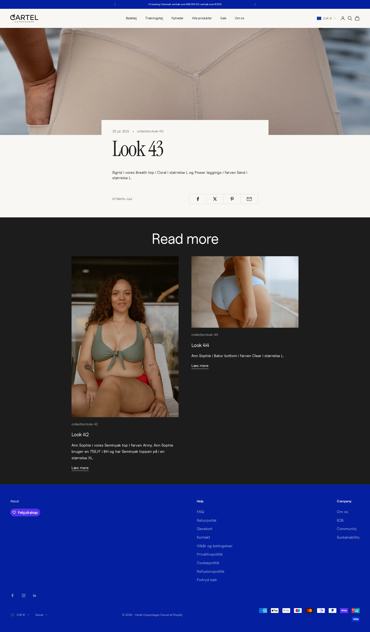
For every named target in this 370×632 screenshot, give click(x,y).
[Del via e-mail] (249, 199)
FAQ (200, 511)
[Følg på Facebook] (12, 595)
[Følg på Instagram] (23, 595)
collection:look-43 (150, 131)
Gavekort (204, 528)
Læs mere (80, 467)
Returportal (206, 520)
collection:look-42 (85, 424)
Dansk (39, 615)
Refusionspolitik (210, 571)
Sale (223, 18)
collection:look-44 (204, 335)
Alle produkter (202, 18)
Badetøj (131, 18)
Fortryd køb (207, 579)
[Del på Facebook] (197, 199)
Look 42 (80, 434)
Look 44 (200, 345)
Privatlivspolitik (210, 554)
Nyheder (178, 18)
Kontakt (203, 537)
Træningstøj (154, 18)
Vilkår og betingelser (215, 546)
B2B (340, 520)
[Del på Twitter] (214, 199)
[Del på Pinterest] (232, 199)
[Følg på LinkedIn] (35, 595)
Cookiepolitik (208, 563)
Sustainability (348, 537)
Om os (239, 18)
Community (347, 528)
